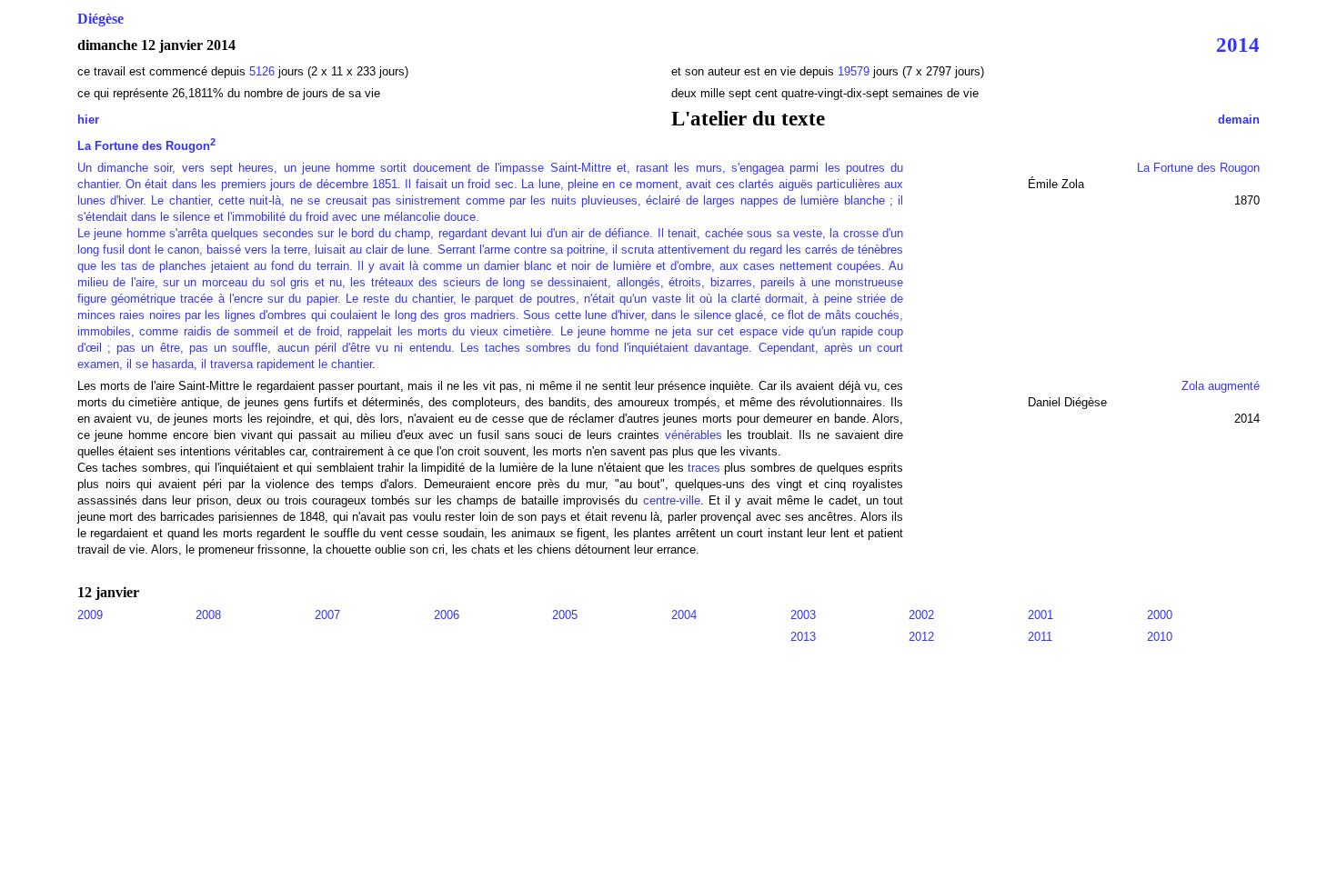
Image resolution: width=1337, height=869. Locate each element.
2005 (565, 615)
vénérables (693, 435)
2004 (684, 615)
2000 (1159, 615)
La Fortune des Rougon (146, 146)
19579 (855, 71)
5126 (262, 71)
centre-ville (671, 500)
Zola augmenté (1220, 386)
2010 (1159, 637)
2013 (803, 637)
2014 (1238, 44)
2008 (208, 615)
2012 (921, 637)
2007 (327, 615)
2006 (446, 615)
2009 (90, 615)
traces (704, 467)
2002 (921, 615)
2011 (1040, 637)
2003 (803, 615)
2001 (1040, 615)
